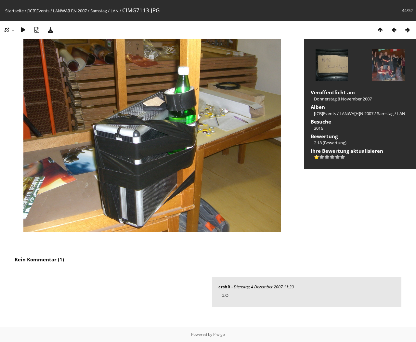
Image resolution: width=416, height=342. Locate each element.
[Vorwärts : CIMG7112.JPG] (407, 29)
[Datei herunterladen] (50, 29)
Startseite (14, 11)
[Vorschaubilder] (380, 29)
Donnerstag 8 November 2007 (343, 99)
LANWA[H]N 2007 (70, 11)
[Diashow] (23, 29)
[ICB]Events (38, 11)
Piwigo (219, 334)
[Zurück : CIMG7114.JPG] (394, 29)
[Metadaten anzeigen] (37, 29)
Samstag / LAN (104, 11)
